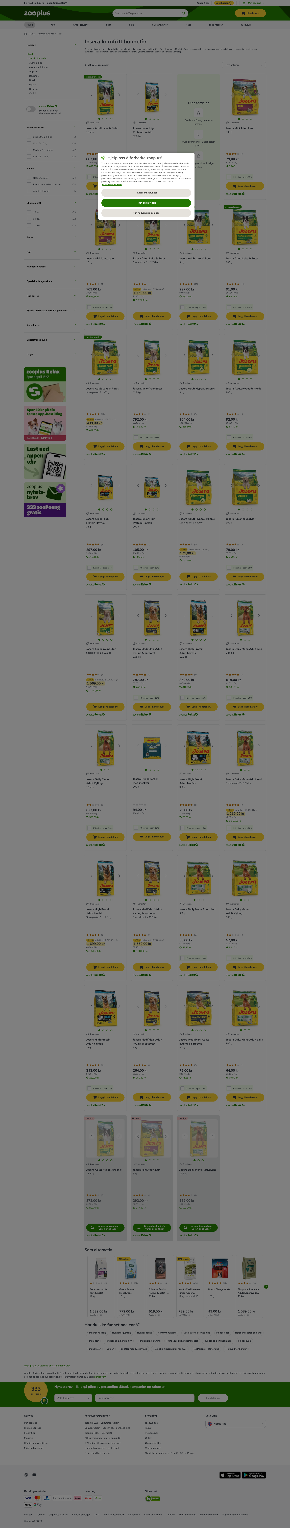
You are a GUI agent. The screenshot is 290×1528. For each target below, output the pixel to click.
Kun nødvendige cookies (146, 212)
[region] (146, 186)
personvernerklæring (112, 184)
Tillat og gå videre (146, 202)
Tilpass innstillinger (146, 192)
